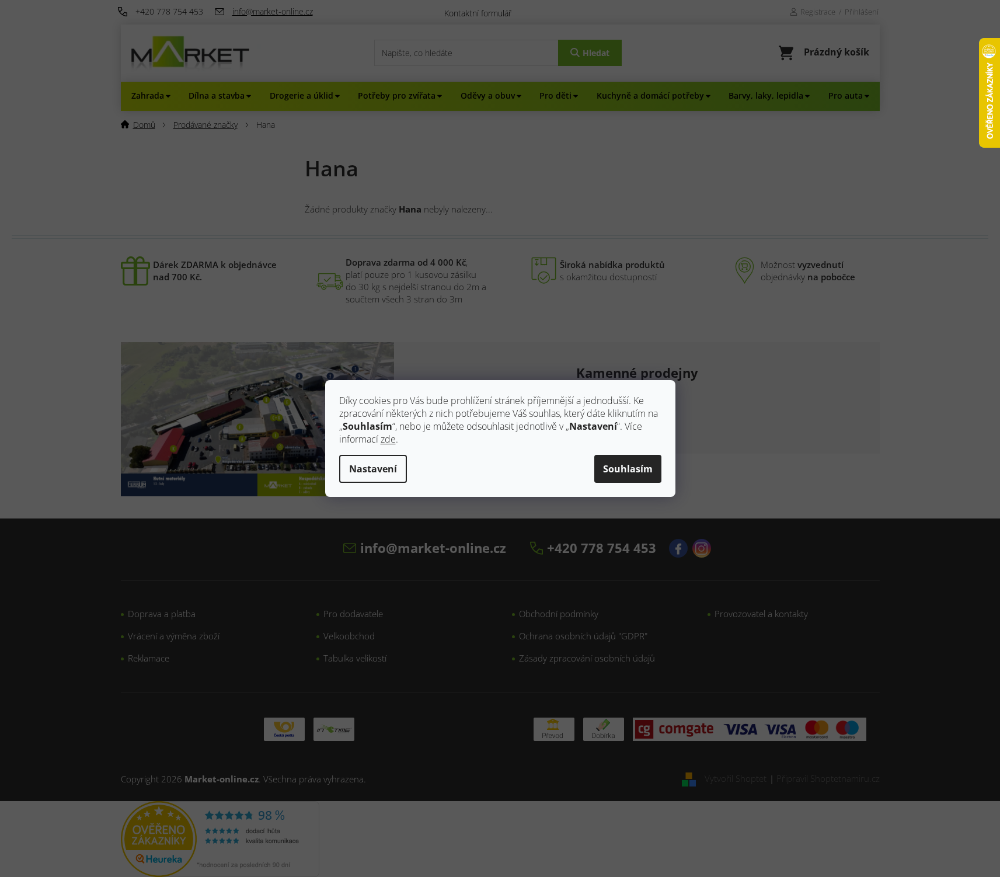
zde (388, 439)
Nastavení (373, 468)
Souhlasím (628, 468)
